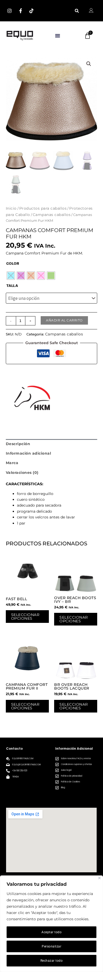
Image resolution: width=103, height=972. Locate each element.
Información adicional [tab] (28, 453)
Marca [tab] (12, 462)
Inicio (11, 208)
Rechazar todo (51, 961)
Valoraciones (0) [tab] (22, 472)
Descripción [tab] (18, 443)
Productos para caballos (43, 208)
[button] (77, 11)
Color (12, 264)
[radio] (11, 276)
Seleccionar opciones (25, 616)
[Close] (99, 878)
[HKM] (32, 398)
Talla (12, 286)
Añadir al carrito (64, 320)
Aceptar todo (51, 932)
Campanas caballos (52, 214)
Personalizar (51, 946)
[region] (51, 923)
